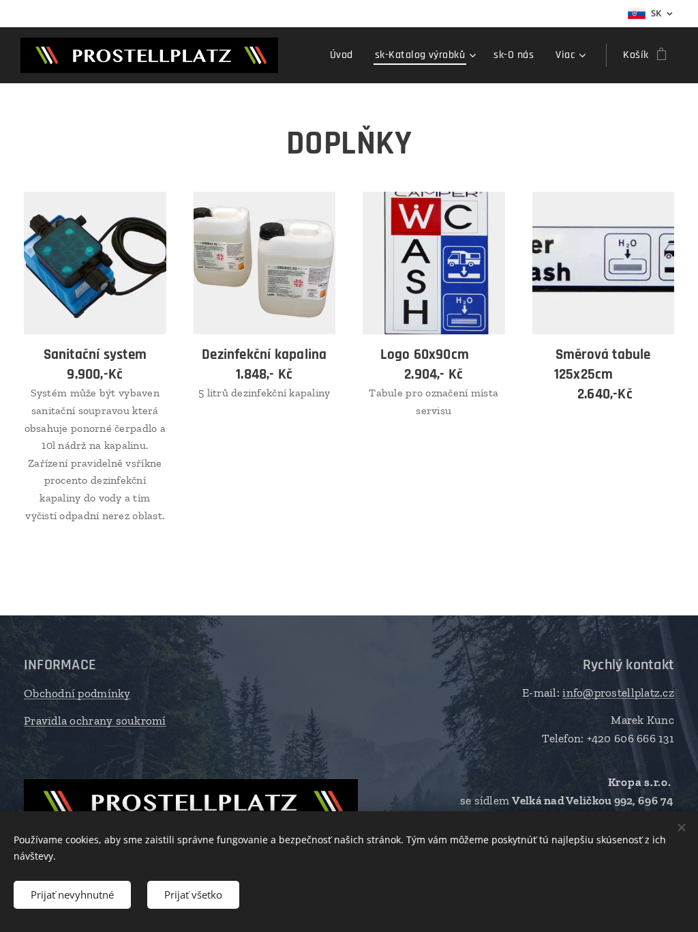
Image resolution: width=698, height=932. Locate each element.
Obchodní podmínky (77, 693)
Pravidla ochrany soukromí (95, 720)
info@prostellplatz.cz (618, 692)
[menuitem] (345, 55)
